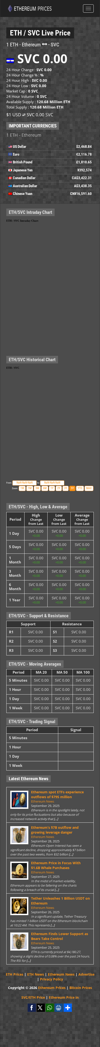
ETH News (35, 974)
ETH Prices (14, 974)
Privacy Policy (51, 979)
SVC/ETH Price (33, 997)
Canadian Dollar (24, 178)
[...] (56, 819)
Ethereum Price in (64, 997)
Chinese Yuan (22, 194)
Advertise (86, 974)
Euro (16, 154)
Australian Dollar (25, 186)
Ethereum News (42, 801)
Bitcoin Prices (80, 987)
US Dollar (19, 146)
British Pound (22, 162)
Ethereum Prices (52, 987)
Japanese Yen (23, 170)
